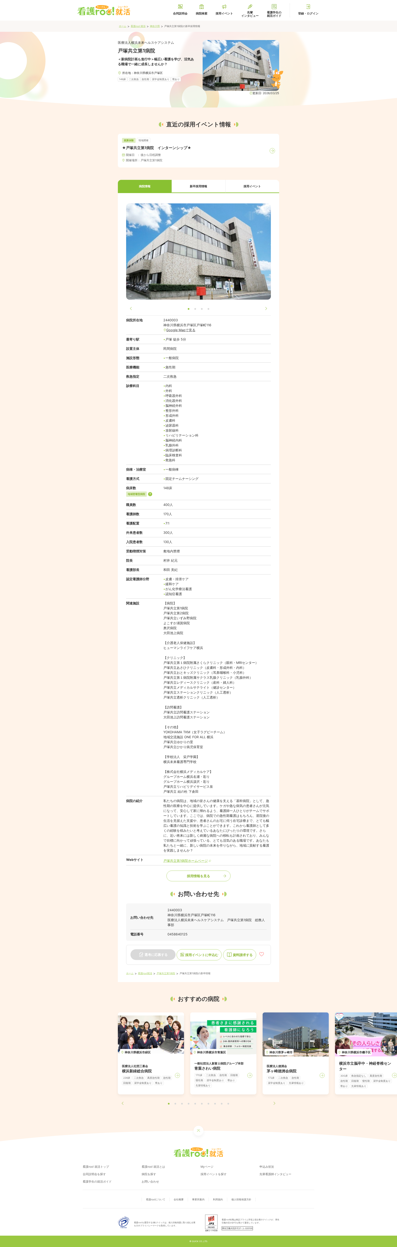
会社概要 (179, 1199)
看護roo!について (155, 1199)
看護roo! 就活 (138, 26)
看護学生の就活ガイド (97, 1181)
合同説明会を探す (94, 1174)
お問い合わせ (150, 1181)
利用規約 (218, 1199)
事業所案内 (198, 1199)
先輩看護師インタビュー (275, 1174)
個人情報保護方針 (241, 1199)
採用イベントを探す (214, 1174)
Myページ (207, 1166)
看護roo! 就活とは (153, 1166)
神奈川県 (155, 26)
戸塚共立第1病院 (166, 973)
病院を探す (149, 1174)
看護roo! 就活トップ (96, 1166)
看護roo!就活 (145, 973)
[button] (145, 186)
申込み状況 (266, 1166)
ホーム (122, 26)
